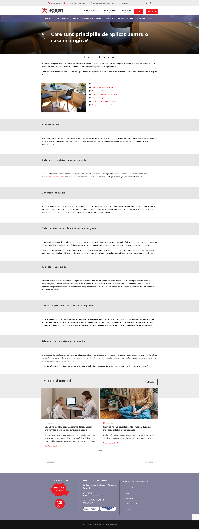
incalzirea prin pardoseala (54, 177)
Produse (99, 18)
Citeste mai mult (51, 446)
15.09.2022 (50, 423)
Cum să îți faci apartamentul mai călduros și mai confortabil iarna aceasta (127, 428)
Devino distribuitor (144, 18)
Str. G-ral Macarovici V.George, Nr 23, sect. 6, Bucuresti (111, 3)
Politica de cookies (132, 504)
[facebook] (150, 3)
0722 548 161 (87, 493)
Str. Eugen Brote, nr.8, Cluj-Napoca (95, 500)
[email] (146, 3)
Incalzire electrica (60, 18)
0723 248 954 (56, 3)
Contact (139, 11)
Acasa (47, 18)
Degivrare (75, 18)
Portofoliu (110, 18)
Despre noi (152, 11)
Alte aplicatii (87, 18)
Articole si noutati (126, 18)
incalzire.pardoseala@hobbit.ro (77, 3)
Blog (127, 493)
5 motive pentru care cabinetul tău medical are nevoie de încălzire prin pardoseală (68, 428)
